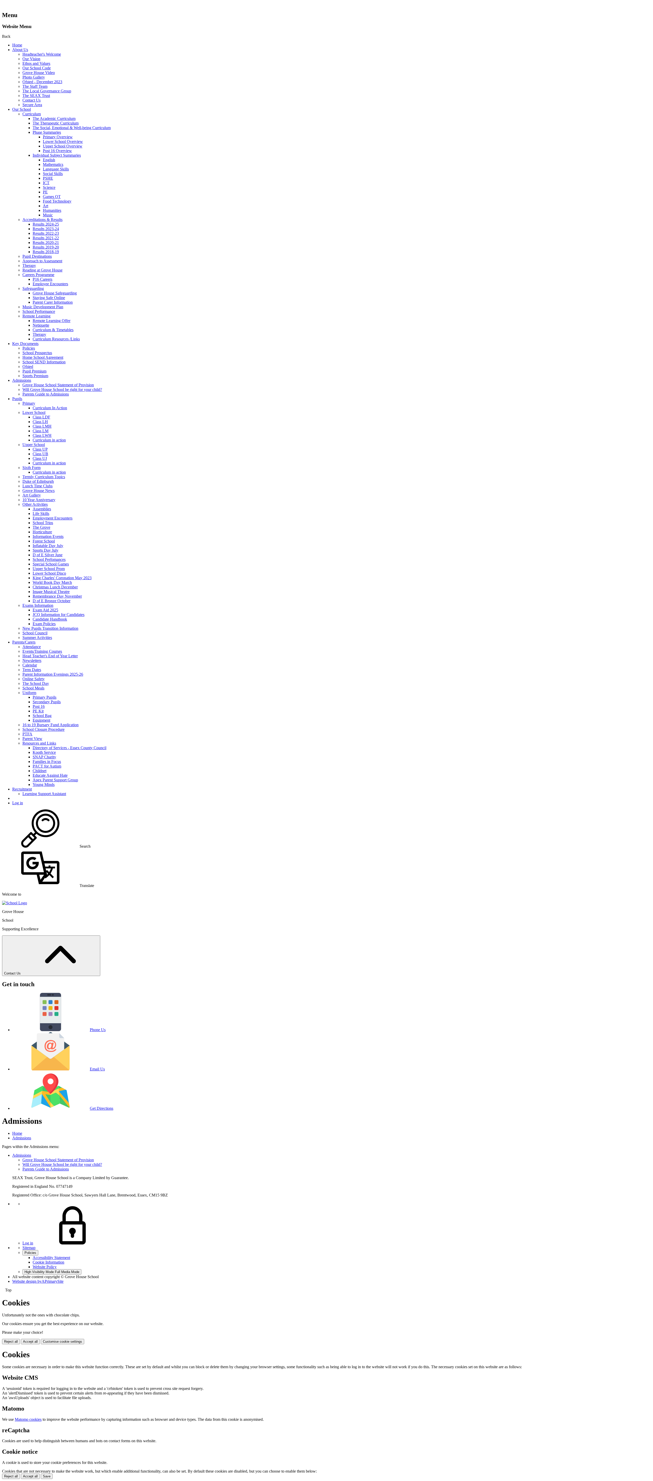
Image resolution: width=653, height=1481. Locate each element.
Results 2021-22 (46, 238)
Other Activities (35, 504)
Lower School (33, 412)
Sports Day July (45, 550)
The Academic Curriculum (54, 118)
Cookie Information (48, 1262)
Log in (17, 803)
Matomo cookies (28, 1419)
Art (45, 206)
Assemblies (42, 509)
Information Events (48, 536)
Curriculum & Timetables (53, 330)
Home (17, 45)
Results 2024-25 (46, 224)
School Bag (42, 715)
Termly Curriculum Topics (43, 477)
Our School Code (36, 68)
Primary (28, 403)
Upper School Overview (62, 146)
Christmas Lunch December (55, 587)
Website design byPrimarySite (38, 1281)
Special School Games (51, 564)
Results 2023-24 (46, 229)
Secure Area (32, 105)
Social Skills (53, 173)
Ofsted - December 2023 (42, 82)
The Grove (41, 527)
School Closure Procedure (43, 729)
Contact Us (31, 100)
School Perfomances (49, 559)
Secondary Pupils (47, 702)
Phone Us (98, 1030)
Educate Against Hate (50, 775)
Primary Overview (58, 137)
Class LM (40, 431)
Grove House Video (38, 72)
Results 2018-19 (46, 252)
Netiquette (41, 325)
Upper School (33, 444)
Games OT (52, 196)
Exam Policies (44, 624)
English (49, 160)
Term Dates (31, 670)
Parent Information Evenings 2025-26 (52, 674)
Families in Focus (47, 761)
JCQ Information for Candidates (58, 614)
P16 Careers (42, 279)
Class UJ (40, 458)
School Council (34, 633)
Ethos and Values (36, 63)
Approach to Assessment (42, 261)
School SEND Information (44, 362)
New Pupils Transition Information (50, 628)
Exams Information (37, 605)
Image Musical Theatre (51, 591)
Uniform (29, 692)
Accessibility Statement (51, 1257)
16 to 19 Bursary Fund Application (50, 725)
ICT (46, 183)
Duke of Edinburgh (38, 481)
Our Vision (31, 59)
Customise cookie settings (62, 1341)
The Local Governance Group (46, 91)
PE (45, 192)
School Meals (33, 688)
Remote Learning (36, 316)
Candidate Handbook (50, 619)
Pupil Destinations (37, 256)
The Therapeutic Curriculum (56, 123)
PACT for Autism (47, 766)
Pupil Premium (34, 371)
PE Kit (38, 711)
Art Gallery (31, 495)
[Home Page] (14, 903)
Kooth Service (44, 752)
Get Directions (101, 1108)
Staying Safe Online (49, 297)
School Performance (38, 311)
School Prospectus (37, 353)
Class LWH (42, 435)
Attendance (31, 647)
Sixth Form (31, 467)
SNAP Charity (44, 757)
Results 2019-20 (46, 247)
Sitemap (28, 1247)
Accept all (30, 1341)
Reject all (11, 1341)
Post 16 (39, 706)
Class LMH (42, 426)
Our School (21, 109)
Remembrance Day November (57, 596)
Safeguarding (33, 288)
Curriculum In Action (50, 408)
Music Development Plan (42, 307)
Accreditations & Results (42, 219)
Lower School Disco (49, 573)
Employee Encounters (50, 284)
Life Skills (41, 513)
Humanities (52, 210)
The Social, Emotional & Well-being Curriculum (72, 128)
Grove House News (38, 490)
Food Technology (57, 201)
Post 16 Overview (57, 151)
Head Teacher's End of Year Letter (50, 656)
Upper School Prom (49, 568)
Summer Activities (37, 637)
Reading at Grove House (42, 270)
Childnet (39, 771)
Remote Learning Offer (51, 320)
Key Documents (25, 343)
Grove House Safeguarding (55, 293)
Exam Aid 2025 (45, 610)
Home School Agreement (42, 357)
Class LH (40, 421)
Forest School (44, 541)
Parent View (32, 738)
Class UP (40, 449)
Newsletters (31, 660)
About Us (20, 49)
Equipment (41, 720)
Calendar (29, 665)
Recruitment (22, 789)
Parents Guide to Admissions (45, 394)
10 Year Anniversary (38, 500)
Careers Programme (38, 275)
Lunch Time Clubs (37, 486)
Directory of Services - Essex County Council (69, 748)
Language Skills (56, 169)
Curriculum (31, 114)
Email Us (97, 1069)
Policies (28, 348)
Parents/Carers (23, 642)
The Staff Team (34, 86)
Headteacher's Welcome (41, 54)
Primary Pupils (44, 697)
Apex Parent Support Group (55, 780)
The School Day (35, 683)
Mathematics (53, 164)
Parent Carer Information (53, 302)
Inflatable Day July (48, 546)
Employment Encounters (52, 518)
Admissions (21, 380)
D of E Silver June (47, 555)
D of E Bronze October (51, 601)
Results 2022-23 (46, 233)
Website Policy (45, 1267)
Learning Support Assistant (44, 794)
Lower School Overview (63, 141)
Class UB (40, 454)
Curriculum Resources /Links (56, 339)
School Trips (43, 523)
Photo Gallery (33, 77)
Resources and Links (39, 743)
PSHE (48, 178)
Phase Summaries (47, 132)
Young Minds (44, 784)
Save (47, 1476)
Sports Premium (35, 376)
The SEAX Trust (36, 95)
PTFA (27, 734)
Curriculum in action (49, 440)
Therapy (29, 265)
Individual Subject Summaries (57, 155)
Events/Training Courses (42, 651)
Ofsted (27, 366)
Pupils (17, 399)
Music (48, 215)
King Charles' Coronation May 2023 (62, 578)
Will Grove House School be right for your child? (62, 389)
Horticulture (42, 532)
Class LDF (41, 417)
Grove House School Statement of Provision (58, 385)
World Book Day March (52, 582)
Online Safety (33, 679)
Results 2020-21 (46, 242)
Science (49, 187)
